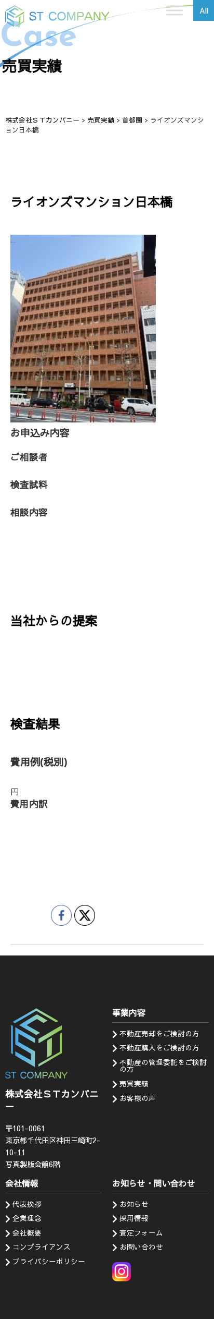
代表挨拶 (27, 1204)
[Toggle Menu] (174, 10)
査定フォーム (141, 1233)
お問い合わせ (141, 1247)
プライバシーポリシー (48, 1261)
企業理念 (27, 1218)
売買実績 (134, 1083)
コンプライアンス (41, 1247)
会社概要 (27, 1233)
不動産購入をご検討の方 (159, 1047)
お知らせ (134, 1204)
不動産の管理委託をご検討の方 (163, 1065)
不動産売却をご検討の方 (159, 1033)
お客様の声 (137, 1098)
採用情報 (134, 1218)
